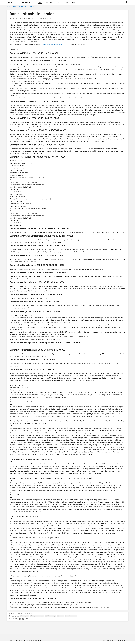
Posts (14, 6)
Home (8, 6)
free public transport (37, 616)
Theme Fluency (26, 640)
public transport (71, 616)
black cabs (24, 616)
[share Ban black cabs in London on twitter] (23, 619)
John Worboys (51, 616)
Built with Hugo (37, 640)
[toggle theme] (126, 2)
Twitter (11, 640)
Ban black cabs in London (26, 6)
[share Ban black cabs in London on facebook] (27, 619)
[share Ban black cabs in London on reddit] (20, 619)
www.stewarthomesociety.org (51, 44)
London (61, 616)
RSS (17, 640)
